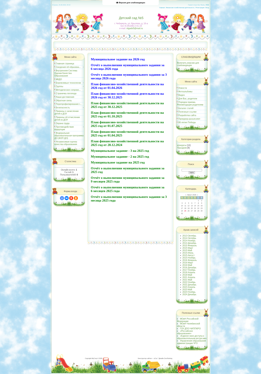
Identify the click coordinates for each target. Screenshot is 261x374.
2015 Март (187, 248)
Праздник (182, 148)
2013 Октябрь (189, 236)
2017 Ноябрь (188, 270)
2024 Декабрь (189, 294)
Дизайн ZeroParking (165, 358)
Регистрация (200, 7)
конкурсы (182, 145)
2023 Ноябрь (188, 292)
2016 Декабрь (189, 267)
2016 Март (187, 262)
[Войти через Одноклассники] (76, 198)
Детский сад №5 (131, 18)
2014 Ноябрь (188, 240)
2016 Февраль (189, 260)
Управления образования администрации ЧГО (191, 342)
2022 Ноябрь (188, 282)
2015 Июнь (187, 253)
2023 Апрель (188, 287)
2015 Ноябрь (188, 258)
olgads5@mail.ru (134, 28)
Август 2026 (191, 195)
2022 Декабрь (189, 284)
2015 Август (188, 255)
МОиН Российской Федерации (187, 320)
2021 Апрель (188, 277)
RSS (207, 5)
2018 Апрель (188, 272)
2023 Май (187, 289)
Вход (207, 7)
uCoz (155, 358)
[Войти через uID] (62, 198)
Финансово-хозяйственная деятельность (180, 7)
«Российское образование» (185, 332)
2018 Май (187, 275)
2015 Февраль (189, 245)
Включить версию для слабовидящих (188, 64)
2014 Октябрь (189, 238)
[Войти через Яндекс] (71, 198)
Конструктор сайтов (145, 358)
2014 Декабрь (189, 243)
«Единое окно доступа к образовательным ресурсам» (192, 337)
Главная (162, 7)
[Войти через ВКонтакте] (67, 198)
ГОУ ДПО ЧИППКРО (190, 328)
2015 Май (187, 250)
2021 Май (187, 280)
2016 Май (187, 265)
